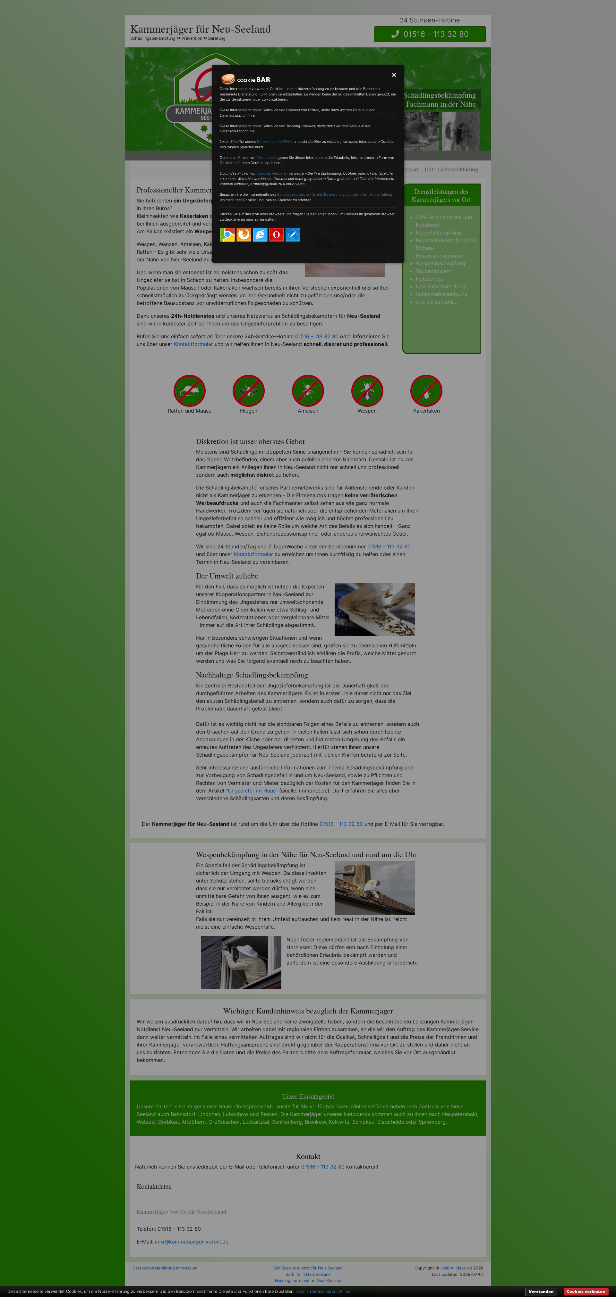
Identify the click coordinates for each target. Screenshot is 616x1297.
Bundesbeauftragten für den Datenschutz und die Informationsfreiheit (334, 194)
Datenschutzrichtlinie (274, 141)
